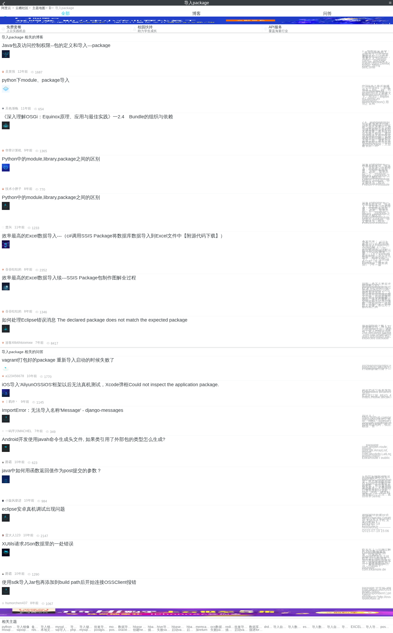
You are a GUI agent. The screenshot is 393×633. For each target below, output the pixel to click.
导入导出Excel (373, 627)
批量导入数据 (101, 627)
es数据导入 (307, 627)
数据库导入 (256, 627)
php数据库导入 (74, 629)
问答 (327, 13)
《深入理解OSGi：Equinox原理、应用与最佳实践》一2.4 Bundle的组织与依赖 (87, 116)
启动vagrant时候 (179, 629)
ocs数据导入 (217, 627)
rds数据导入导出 (36, 629)
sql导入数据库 (62, 629)
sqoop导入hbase (24, 629)
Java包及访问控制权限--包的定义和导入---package (56, 45)
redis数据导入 (229, 627)
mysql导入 (62, 627)
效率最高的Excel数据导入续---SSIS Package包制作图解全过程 (69, 277)
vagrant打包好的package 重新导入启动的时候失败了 (58, 360)
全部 (65, 13)
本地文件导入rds (48, 629)
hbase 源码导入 (140, 627)
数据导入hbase (125, 627)
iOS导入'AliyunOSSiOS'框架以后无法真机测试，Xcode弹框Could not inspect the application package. (110, 384)
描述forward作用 (256, 629)
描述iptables (229, 629)
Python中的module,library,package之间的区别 (51, 159)
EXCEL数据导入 (358, 627)
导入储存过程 (74, 627)
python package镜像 (9, 627)
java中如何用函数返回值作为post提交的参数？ (52, 470)
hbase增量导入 (179, 627)
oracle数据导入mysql (125, 629)
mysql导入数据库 (86, 629)
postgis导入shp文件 (113, 629)
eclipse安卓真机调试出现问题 (33, 509)
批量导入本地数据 (241, 627)
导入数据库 (295, 627)
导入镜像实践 (48, 627)
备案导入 (36, 627)
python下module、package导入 (36, 80)
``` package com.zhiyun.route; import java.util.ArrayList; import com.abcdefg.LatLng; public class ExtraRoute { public (376, 451)
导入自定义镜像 (280, 627)
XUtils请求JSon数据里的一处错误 (38, 543)
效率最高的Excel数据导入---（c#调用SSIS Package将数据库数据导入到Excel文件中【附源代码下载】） (113, 236)
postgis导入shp (385, 627)
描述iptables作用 (152, 629)
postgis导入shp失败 (101, 629)
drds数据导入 (268, 627)
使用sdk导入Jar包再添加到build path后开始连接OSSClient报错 (69, 582)
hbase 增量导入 (191, 627)
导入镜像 (23, 627)
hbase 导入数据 (152, 627)
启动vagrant (241, 629)
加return (201, 629)
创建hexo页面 (140, 629)
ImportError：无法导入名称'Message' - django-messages (62, 410)
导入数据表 (319, 627)
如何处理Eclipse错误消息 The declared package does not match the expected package (94, 320)
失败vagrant (164, 629)
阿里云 (6, 8)
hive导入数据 (164, 627)
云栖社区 (22, 8)
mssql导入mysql (9, 629)
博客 (196, 13)
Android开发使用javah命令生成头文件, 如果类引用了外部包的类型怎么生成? (83, 439)
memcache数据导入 (203, 627)
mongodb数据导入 (113, 627)
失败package (217, 629)
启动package (191, 629)
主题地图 (38, 8)
